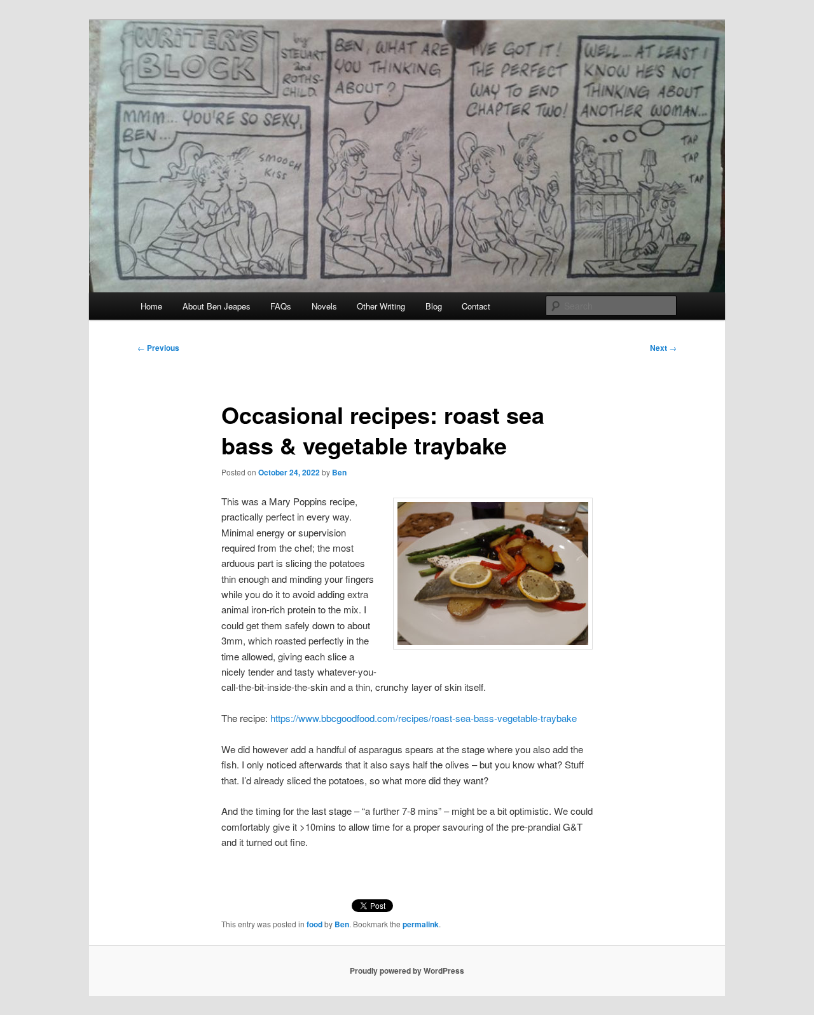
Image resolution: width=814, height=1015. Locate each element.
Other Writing (381, 306)
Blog (433, 306)
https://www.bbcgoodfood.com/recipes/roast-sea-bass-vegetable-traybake (423, 718)
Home (151, 306)
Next (663, 347)
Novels (324, 306)
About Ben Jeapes (217, 306)
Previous (158, 347)
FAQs (280, 306)
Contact (476, 306)
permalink (421, 924)
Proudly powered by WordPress (407, 970)
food (314, 924)
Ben (339, 472)
